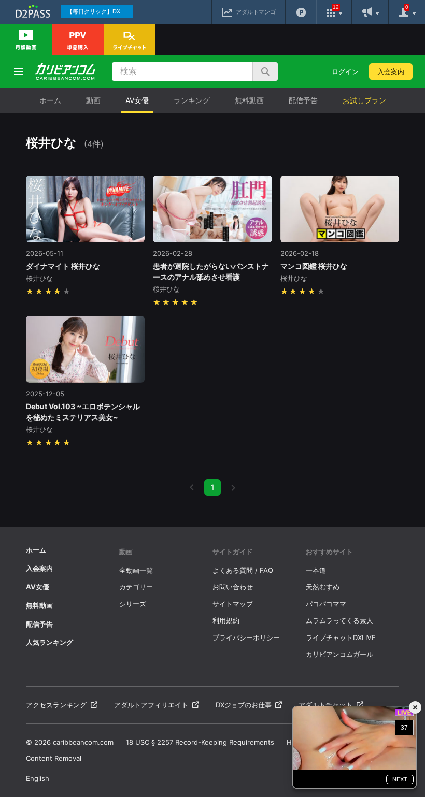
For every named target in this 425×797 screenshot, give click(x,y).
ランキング (192, 100)
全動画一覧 (136, 570)
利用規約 (225, 620)
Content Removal (53, 758)
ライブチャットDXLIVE (341, 637)
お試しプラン (364, 100)
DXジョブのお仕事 (244, 705)
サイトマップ (232, 604)
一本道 (316, 570)
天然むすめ (322, 587)
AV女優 (137, 100)
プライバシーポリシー (246, 637)
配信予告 (303, 100)
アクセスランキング (56, 705)
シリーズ (132, 604)
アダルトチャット (325, 705)
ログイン (345, 71)
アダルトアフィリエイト (151, 705)
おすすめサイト (329, 551)
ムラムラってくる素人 (339, 620)
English (37, 778)
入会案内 (390, 71)
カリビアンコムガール (339, 654)
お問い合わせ (232, 587)
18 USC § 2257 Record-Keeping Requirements (200, 742)
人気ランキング (49, 642)
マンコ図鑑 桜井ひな (313, 266)
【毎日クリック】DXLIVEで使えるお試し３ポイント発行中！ (100, 11)
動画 (93, 100)
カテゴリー (136, 587)
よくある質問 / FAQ (242, 570)
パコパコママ (326, 604)
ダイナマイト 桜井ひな (63, 266)
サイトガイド (232, 551)
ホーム (50, 100)
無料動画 (249, 100)
